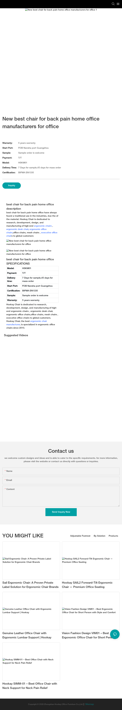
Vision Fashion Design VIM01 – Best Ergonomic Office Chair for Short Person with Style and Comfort (88, 636)
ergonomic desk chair (17, 229)
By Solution (99, 536)
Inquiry (11, 186)
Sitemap (89, 704)
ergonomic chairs (43, 226)
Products (113, 536)
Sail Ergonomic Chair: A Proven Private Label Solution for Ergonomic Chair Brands (30, 585)
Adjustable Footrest (80, 536)
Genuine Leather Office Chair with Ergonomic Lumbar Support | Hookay (26, 635)
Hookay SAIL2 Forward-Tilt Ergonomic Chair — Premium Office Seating (87, 585)
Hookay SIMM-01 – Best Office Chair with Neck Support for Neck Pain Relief (29, 686)
